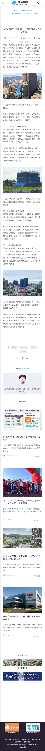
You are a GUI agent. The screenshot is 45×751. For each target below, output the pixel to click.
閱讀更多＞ (38, 457)
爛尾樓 (14, 347)
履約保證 (23, 347)
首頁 (15, 11)
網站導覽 (18, 742)
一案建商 (23, 351)
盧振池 (24, 38)
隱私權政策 (25, 739)
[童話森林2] (12, 662)
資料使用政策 (35, 739)
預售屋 (33, 347)
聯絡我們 (27, 742)
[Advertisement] (22, 704)
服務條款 (16, 739)
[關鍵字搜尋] (38, 2)
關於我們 (8, 739)
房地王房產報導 (27, 11)
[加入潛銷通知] (22, 676)
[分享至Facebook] (34, 38)
